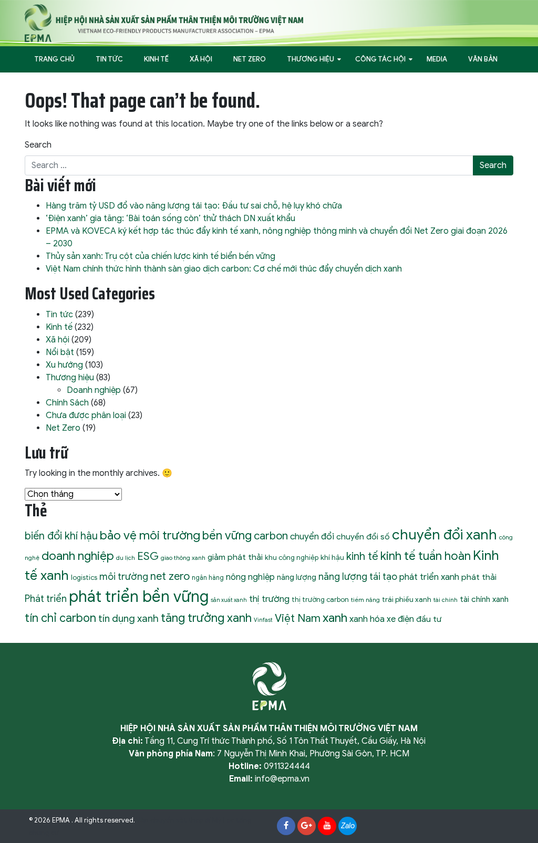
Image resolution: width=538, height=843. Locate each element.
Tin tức (109, 59)
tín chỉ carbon (60, 618)
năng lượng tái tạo (357, 576)
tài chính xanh (484, 599)
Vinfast (263, 620)
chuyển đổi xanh (444, 535)
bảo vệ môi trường (150, 535)
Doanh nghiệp (94, 390)
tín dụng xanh (128, 618)
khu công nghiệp (291, 557)
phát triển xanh (429, 576)
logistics (84, 577)
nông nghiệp (250, 576)
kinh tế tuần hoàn (425, 556)
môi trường (123, 576)
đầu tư (428, 619)
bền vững (227, 535)
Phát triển (46, 598)
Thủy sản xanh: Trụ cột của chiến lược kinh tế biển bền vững (160, 256)
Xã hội (201, 59)
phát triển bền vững (139, 596)
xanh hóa (367, 619)
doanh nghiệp (78, 556)
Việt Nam (297, 618)
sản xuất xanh (229, 600)
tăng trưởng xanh (206, 617)
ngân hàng (208, 578)
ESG (148, 556)
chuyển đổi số (363, 537)
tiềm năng (365, 599)
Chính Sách (67, 403)
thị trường (269, 599)
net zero (170, 576)
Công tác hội (380, 59)
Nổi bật (60, 352)
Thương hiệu (310, 59)
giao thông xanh (183, 557)
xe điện (400, 619)
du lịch (125, 557)
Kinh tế (156, 59)
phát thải (478, 577)
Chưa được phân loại (86, 415)
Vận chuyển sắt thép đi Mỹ (179, 820)
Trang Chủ (54, 59)
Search (38, 145)
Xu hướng (64, 365)
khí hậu (332, 557)
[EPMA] (164, 22)
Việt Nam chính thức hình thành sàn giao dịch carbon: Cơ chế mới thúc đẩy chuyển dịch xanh (224, 269)
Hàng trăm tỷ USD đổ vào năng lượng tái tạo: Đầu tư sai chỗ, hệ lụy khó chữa (194, 206)
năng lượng (296, 577)
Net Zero (249, 59)
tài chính (445, 599)
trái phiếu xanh (406, 599)
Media (437, 59)
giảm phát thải (235, 557)
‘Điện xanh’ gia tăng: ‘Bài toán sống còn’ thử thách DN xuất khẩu (170, 218)
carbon (271, 536)
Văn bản (483, 59)
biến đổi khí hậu (61, 536)
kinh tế (362, 556)
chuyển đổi (312, 536)
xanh (335, 618)
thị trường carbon (320, 599)
